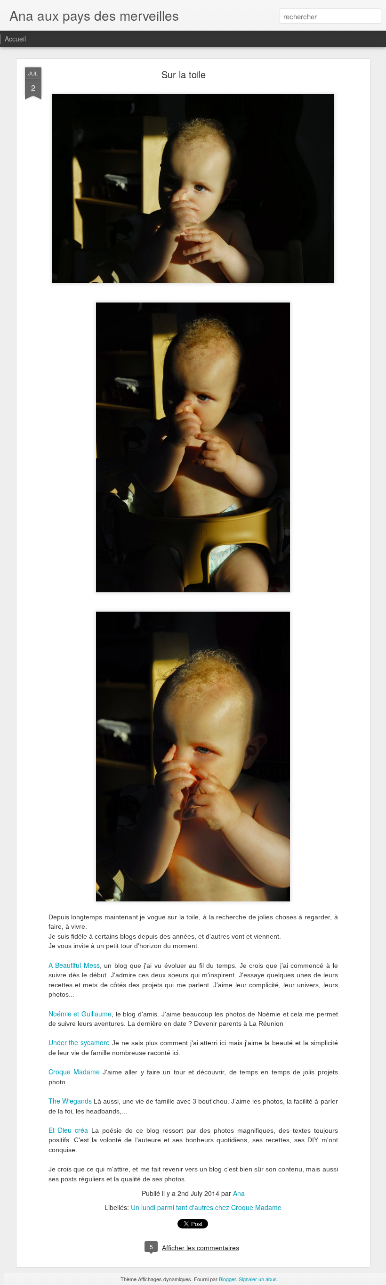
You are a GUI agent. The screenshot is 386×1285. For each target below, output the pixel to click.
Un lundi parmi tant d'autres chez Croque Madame (206, 1207)
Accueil (15, 38)
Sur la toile (183, 74)
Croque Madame (74, 1071)
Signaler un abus (258, 1279)
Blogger (227, 1279)
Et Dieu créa (68, 1130)
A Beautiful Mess (74, 965)
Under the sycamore (79, 1042)
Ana (239, 1193)
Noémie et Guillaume (80, 1013)
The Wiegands (70, 1100)
